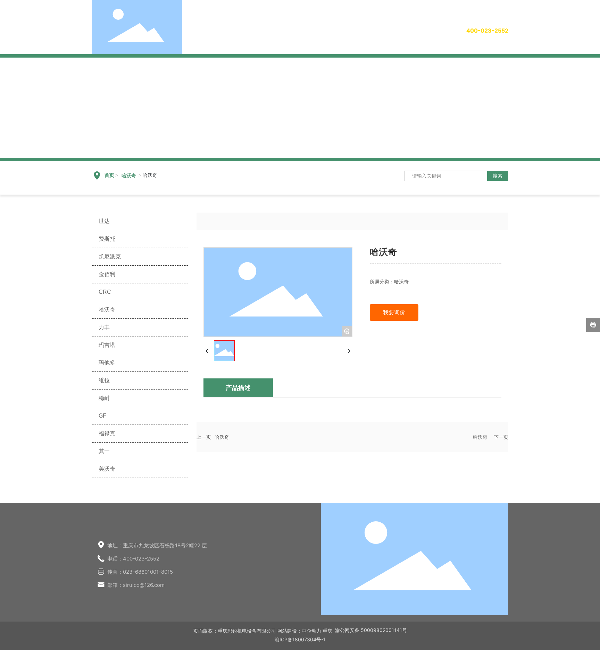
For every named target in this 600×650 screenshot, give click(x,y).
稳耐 (104, 398)
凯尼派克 (110, 256)
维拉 (104, 380)
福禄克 (107, 433)
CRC (105, 292)
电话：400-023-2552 (133, 558)
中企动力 (311, 631)
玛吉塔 (107, 345)
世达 (104, 221)
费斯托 (107, 239)
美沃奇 (107, 469)
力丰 (104, 327)
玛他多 (107, 363)
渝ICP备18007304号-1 (300, 639)
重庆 (327, 631)
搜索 (497, 176)
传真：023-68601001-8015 (140, 571)
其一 (104, 451)
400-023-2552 (487, 30)
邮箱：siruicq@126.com (136, 585)
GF (102, 416)
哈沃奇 (129, 175)
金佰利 (107, 274)
